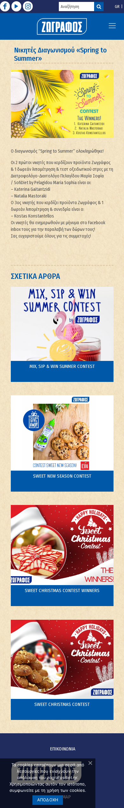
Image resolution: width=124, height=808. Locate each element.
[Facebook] (5, 6)
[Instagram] (28, 6)
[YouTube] (16, 6)
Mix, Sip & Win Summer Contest (62, 366)
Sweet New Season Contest (62, 476)
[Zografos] (62, 26)
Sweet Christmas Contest (62, 704)
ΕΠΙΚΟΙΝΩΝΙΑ (62, 749)
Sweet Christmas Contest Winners (62, 590)
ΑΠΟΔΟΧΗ (48, 799)
